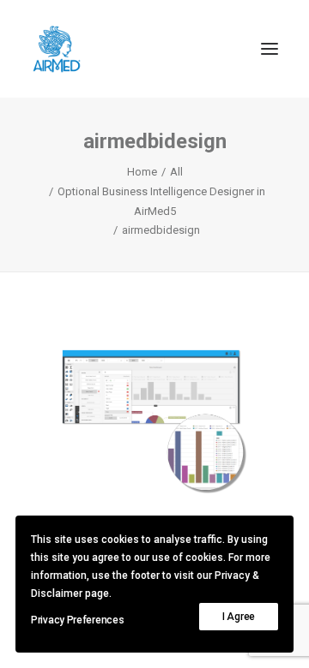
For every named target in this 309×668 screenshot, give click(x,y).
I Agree (238, 617)
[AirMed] (56, 49)
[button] (269, 49)
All (176, 171)
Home (142, 171)
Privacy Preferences (77, 620)
